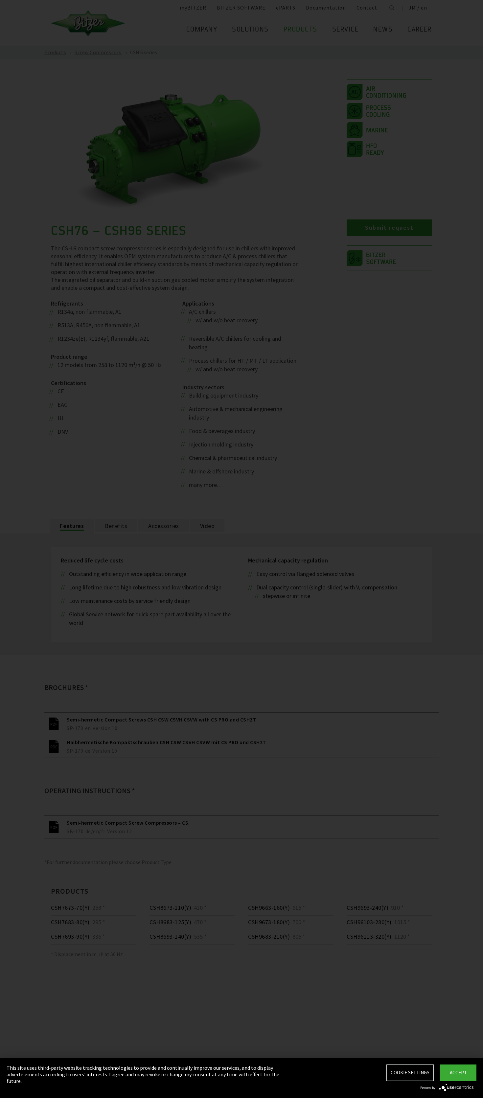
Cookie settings (410, 1072)
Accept (458, 1072)
